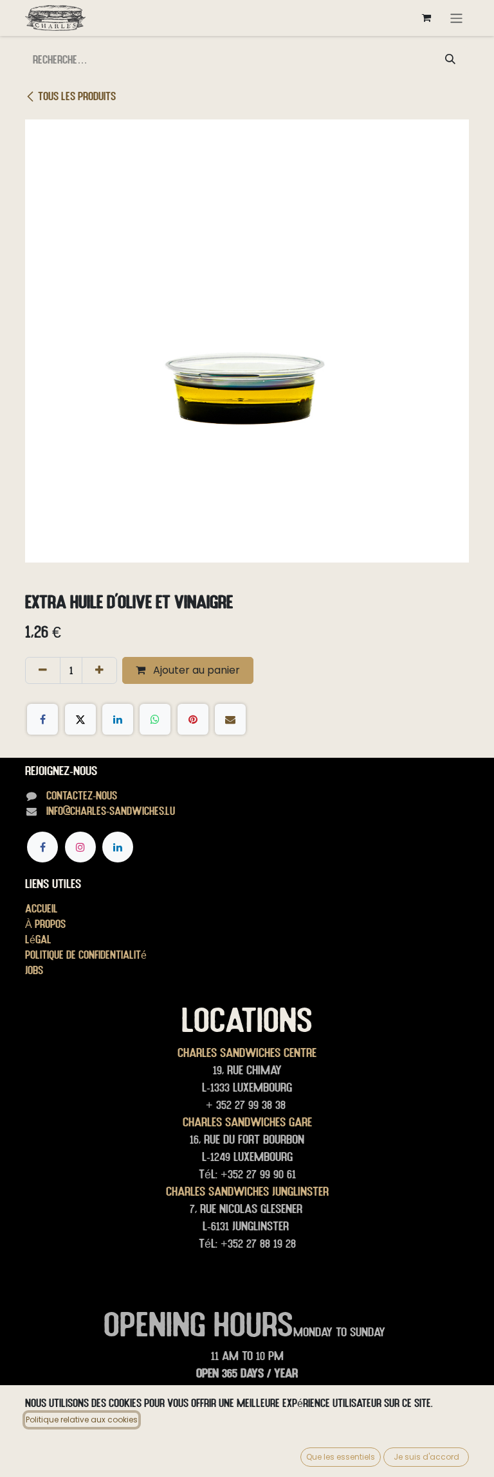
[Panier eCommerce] (426, 18)
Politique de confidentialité (86, 954)
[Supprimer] (42, 670)
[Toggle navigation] (456, 17)
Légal (38, 939)
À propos (45, 924)
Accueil (41, 908)
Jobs (34, 970)
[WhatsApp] (155, 719)
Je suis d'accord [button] (426, 1456)
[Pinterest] (193, 719)
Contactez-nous (81, 795)
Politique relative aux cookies (82, 1419)
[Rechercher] (450, 59)
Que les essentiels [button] (340, 1456)
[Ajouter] (99, 670)
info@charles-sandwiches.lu (110, 811)
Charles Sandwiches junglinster (247, 1191)
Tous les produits (77, 96)
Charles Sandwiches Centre (247, 1052)
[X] (80, 719)
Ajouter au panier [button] (195, 670)
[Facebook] (42, 719)
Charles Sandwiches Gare (247, 1122)
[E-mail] (230, 719)
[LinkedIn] (117, 719)
